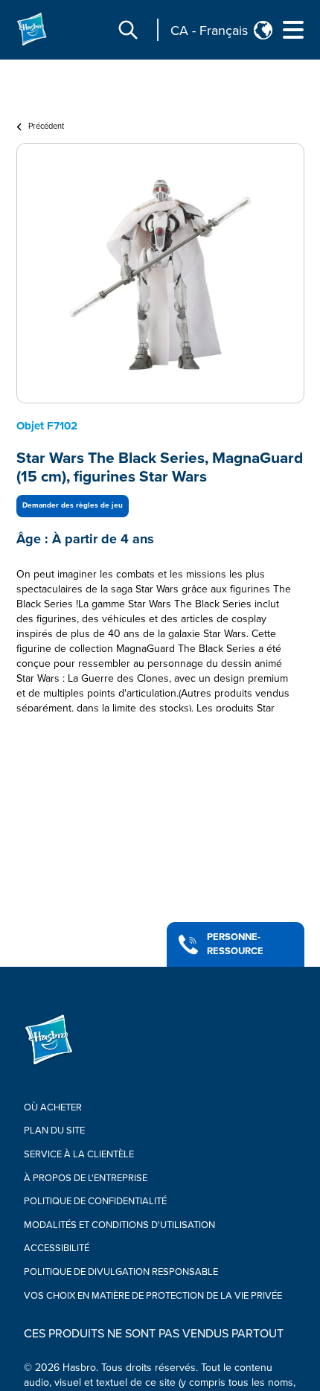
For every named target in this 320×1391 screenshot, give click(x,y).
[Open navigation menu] (293, 30)
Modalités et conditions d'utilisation (119, 1225)
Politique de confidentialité (95, 1201)
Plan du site (54, 1130)
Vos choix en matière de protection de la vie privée (153, 1296)
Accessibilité (56, 1248)
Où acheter (53, 1107)
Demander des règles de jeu (72, 505)
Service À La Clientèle (79, 1154)
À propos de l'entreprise (85, 1178)
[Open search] (128, 30)
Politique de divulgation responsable (121, 1272)
